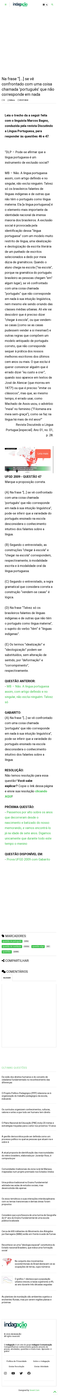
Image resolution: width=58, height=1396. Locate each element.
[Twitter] (21, 1373)
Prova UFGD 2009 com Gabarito (28, 859)
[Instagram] (5, 1373)
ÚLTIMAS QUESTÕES (14, 1067)
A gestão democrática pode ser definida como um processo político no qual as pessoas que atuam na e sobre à (27, 1139)
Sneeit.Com (34, 1390)
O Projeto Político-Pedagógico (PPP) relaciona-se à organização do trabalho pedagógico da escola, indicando (26, 1096)
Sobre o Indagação (41, 1361)
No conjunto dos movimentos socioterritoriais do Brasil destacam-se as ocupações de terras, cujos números (35, 1264)
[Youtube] (13, 1373)
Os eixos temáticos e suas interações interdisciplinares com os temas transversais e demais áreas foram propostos (28, 1202)
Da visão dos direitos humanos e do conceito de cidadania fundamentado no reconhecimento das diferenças (26, 1080)
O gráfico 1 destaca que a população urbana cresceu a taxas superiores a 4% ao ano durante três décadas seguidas (34, 1282)
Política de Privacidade (16, 1361)
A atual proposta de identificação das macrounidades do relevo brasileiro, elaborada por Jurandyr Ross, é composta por (28, 1155)
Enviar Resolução (16, 1366)
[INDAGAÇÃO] (20, 5)
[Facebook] (28, 1373)
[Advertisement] (29, 43)
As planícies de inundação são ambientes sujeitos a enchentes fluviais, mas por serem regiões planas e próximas (27, 1299)
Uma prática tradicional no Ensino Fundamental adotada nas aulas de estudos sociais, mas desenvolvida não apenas (25, 1185)
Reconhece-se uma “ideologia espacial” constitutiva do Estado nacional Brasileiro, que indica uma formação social (28, 1248)
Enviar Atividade (41, 1366)
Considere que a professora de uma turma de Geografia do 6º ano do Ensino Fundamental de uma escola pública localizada (29, 1218)
